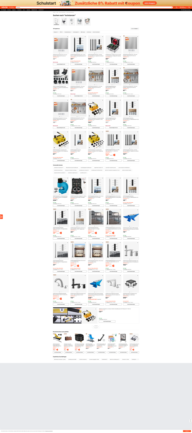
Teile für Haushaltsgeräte (62, 12)
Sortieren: (132, 28)
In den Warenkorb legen (78, 64)
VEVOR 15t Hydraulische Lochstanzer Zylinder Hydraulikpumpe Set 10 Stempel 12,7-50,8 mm (96, 119)
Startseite (54, 12)
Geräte (57, 12)
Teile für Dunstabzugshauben (70, 12)
